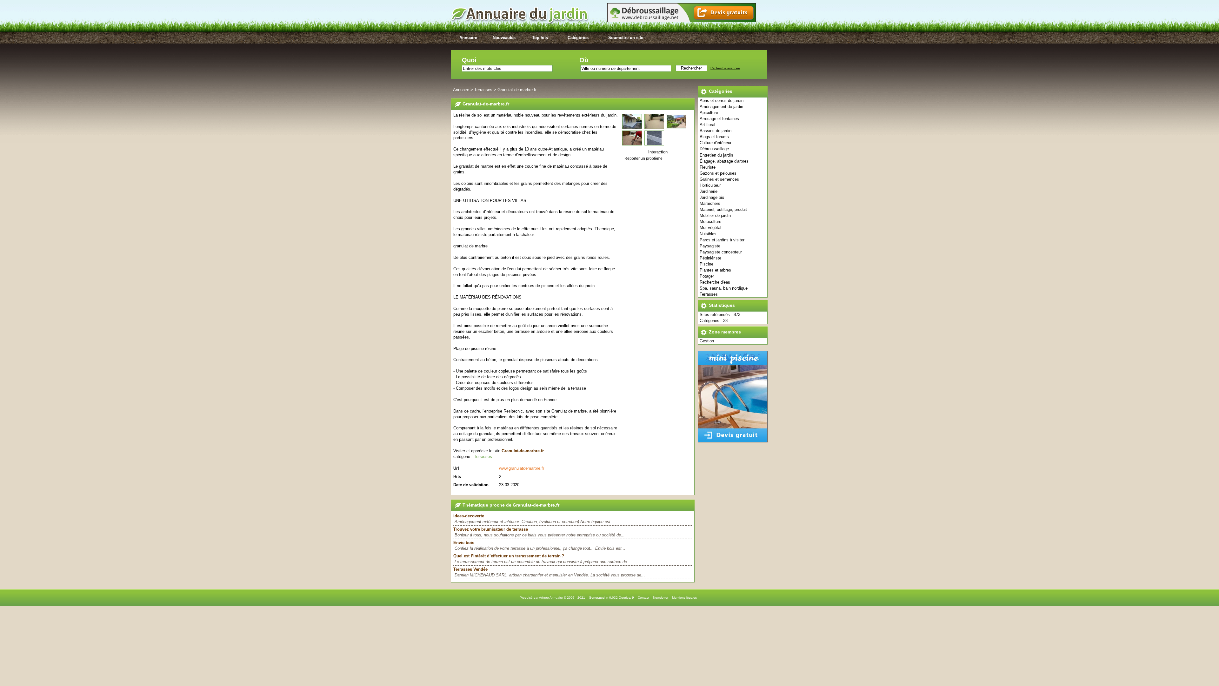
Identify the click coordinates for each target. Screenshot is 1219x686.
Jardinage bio (712, 197)
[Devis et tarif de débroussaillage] (681, 20)
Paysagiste (710, 246)
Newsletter (660, 597)
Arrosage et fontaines (719, 118)
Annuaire (468, 37)
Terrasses (709, 294)
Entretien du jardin (716, 155)
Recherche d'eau (715, 282)
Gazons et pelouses (718, 173)
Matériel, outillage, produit (723, 209)
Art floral (707, 124)
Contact (643, 597)
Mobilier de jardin (715, 215)
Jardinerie (708, 191)
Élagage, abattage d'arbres (724, 161)
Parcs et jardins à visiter (722, 240)
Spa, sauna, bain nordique (724, 288)
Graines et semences (719, 179)
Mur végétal (710, 227)
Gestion (707, 341)
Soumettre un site (625, 37)
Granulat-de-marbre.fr (516, 89)
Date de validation (471, 484)
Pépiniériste (710, 258)
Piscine (706, 264)
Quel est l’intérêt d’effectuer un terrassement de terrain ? (508, 556)
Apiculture (709, 112)
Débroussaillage (714, 148)
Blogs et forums (714, 136)
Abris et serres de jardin (721, 100)
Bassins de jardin (715, 130)
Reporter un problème (643, 158)
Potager (707, 276)
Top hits (540, 37)
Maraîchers (710, 203)
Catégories (578, 37)
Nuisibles (708, 234)
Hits (457, 476)
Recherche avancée (725, 68)
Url (456, 468)
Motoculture (710, 221)
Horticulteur (710, 185)
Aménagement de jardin (721, 106)
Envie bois (463, 542)
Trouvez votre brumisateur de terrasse (490, 529)
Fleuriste (708, 167)
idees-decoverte (468, 516)
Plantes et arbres (715, 270)
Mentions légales (684, 597)
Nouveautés (504, 37)
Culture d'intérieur (715, 142)
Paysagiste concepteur (721, 252)
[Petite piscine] (733, 441)
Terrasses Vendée (470, 569)
